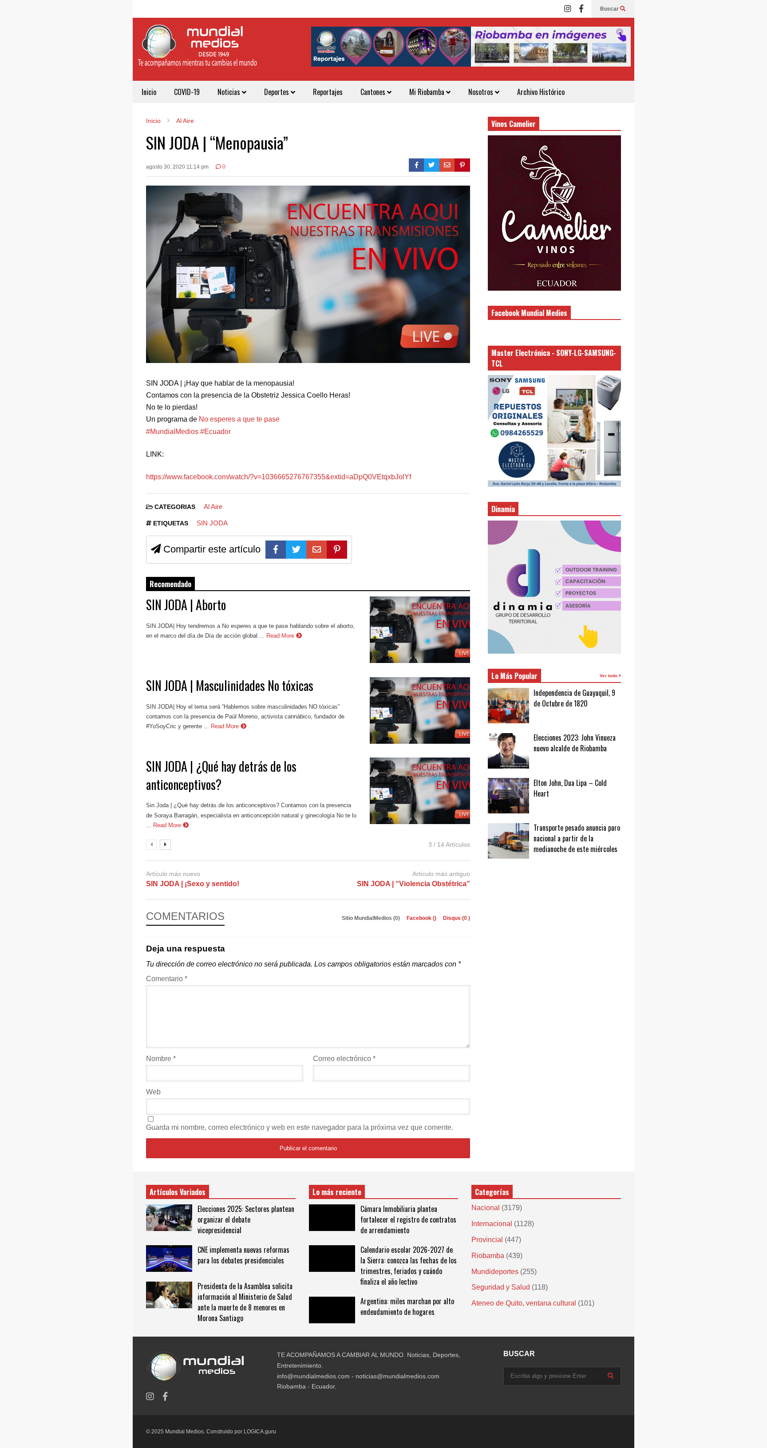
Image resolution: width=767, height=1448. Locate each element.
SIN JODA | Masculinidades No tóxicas (229, 685)
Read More (281, 635)
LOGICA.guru (260, 1431)
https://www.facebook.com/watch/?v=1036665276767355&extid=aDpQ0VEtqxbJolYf (278, 477)
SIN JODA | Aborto (186, 605)
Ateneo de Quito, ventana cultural (523, 1303)
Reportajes (328, 92)
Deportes (277, 92)
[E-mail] (447, 165)
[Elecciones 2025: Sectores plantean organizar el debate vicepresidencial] (169, 1217)
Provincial (487, 1239)
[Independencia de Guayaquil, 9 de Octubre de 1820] (508, 705)
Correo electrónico (344, 1058)
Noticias (229, 92)
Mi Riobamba (427, 92)
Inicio (149, 92)
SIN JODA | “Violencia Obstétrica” (413, 884)
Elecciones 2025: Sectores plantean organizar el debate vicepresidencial (246, 1219)
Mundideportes (494, 1271)
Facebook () (422, 918)
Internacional (491, 1223)
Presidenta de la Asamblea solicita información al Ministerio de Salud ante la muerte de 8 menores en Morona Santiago (245, 1302)
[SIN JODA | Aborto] (420, 629)
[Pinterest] (462, 165)
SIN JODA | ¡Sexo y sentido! (192, 884)
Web (153, 1092)
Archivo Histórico (541, 92)
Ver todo (609, 675)
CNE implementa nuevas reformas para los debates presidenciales (243, 1255)
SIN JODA (212, 523)
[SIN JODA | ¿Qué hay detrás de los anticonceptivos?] (420, 791)
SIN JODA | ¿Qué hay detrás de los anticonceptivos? (221, 775)
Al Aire (213, 506)
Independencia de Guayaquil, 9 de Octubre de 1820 (574, 698)
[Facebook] (581, 9)
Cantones (373, 92)
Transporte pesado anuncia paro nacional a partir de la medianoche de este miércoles (577, 838)
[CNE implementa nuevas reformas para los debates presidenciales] (169, 1258)
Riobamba (487, 1255)
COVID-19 (187, 92)
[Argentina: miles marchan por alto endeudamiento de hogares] (332, 1310)
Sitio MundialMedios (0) (371, 918)
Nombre (161, 1058)
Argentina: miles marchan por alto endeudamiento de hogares (407, 1306)
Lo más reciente (336, 1192)
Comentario (166, 978)
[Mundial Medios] (197, 52)
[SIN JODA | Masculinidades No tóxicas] (420, 710)
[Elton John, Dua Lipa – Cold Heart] (508, 795)
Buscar (610, 9)
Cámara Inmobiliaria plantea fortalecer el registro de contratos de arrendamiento (408, 1219)
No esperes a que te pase (239, 419)
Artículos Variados (178, 1192)
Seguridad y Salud (500, 1287)
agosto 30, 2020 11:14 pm (177, 167)
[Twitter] (431, 165)
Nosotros (481, 92)
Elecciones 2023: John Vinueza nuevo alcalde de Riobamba (575, 743)
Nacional (485, 1207)
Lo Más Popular (514, 676)
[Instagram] (567, 9)
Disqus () (456, 918)
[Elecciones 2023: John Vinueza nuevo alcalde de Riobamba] (508, 751)
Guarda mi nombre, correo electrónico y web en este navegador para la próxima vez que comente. (299, 1127)
